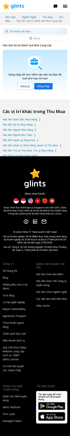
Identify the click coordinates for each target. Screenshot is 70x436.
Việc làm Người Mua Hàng (18, 129)
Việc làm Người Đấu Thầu (17, 135)
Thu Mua (47, 17)
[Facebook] (26, 221)
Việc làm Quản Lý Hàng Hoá (19, 140)
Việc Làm (10, 17)
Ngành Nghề (29, 17)
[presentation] (13, 6)
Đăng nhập (43, 86)
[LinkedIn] (35, 221)
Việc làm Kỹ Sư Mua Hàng (17, 124)
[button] (55, 6)
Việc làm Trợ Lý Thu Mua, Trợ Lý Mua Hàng (28, 150)
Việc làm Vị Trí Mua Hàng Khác (20, 155)
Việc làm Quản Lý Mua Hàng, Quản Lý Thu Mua (30, 145)
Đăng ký (25, 86)
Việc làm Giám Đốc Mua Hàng (20, 119)
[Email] (44, 221)
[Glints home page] (13, 6)
